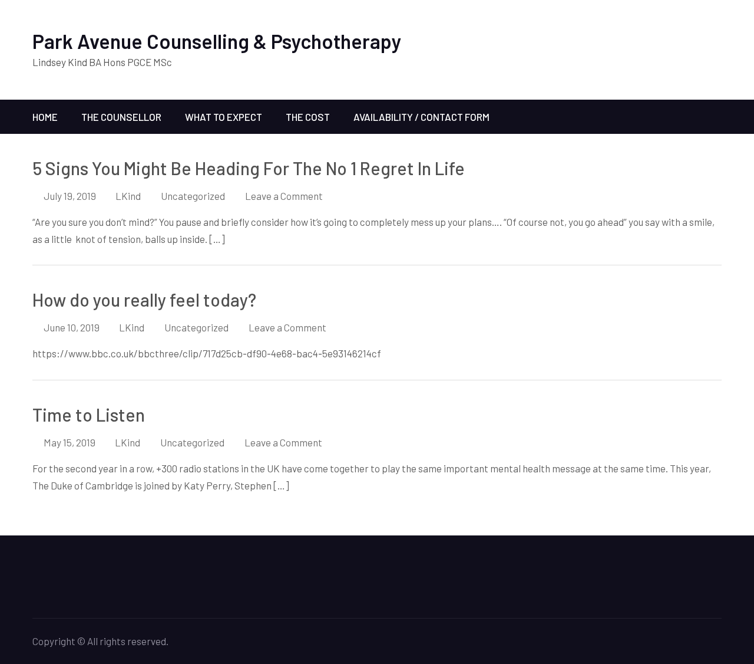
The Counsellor (121, 117)
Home (45, 117)
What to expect (223, 117)
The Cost (308, 117)
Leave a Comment (284, 196)
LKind (128, 196)
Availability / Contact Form (421, 117)
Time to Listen (88, 414)
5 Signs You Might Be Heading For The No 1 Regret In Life (248, 168)
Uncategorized (193, 196)
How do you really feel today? (144, 299)
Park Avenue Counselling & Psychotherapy (216, 41)
